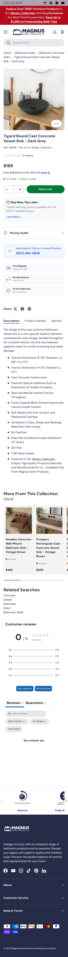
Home (7, 53)
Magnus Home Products (23, 948)
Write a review (43, 688)
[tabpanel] (34, 401)
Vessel (7, 599)
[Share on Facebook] (22, 308)
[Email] (45, 3)
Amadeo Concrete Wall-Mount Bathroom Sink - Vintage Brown (18, 545)
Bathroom (9, 604)
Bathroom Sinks (25, 53)
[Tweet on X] (15, 308)
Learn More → (14, 216)
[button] (62, 32)
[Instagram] (57, 3)
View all (8, 499)
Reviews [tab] (15, 702)
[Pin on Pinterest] (29, 308)
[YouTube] (63, 3)
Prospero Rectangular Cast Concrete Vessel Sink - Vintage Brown (48, 547)
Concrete (9, 595)
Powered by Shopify (46, 948)
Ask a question (25, 688)
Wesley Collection (41, 147)
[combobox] (34, 42)
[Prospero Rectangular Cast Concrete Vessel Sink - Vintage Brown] (49, 520)
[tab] (11, 321)
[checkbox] (13, 729)
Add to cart (45, 189)
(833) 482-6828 (12, 2)
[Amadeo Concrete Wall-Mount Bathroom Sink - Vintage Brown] (19, 520)
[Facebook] (51, 3)
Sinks (6, 608)
